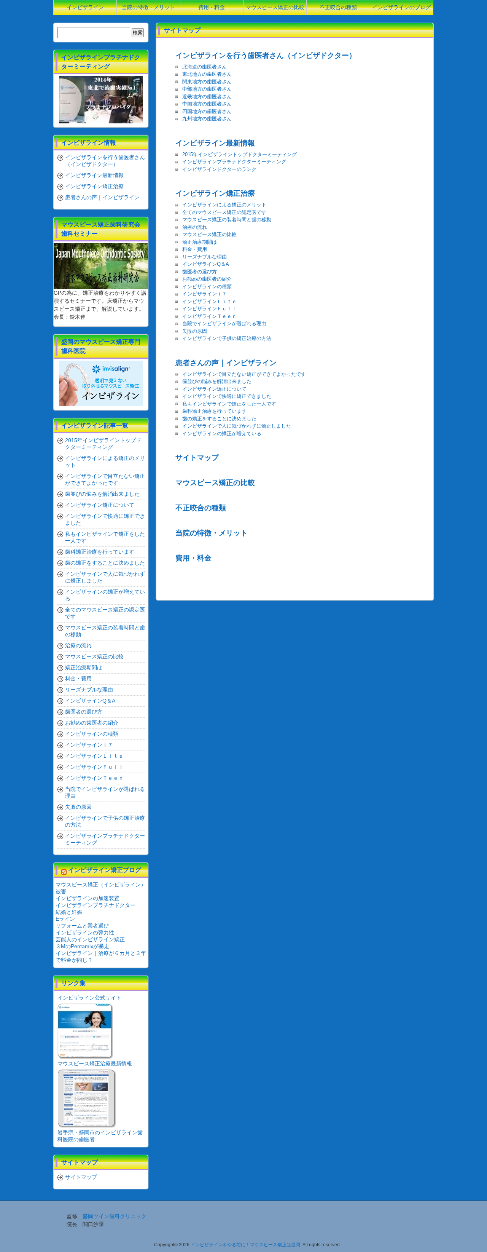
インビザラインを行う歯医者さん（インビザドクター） (265, 55)
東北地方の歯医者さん (207, 74)
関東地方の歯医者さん (207, 82)
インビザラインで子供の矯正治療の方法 (226, 338)
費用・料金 (193, 558)
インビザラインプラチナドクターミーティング (234, 161)
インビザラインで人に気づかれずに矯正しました (236, 426)
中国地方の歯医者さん (207, 104)
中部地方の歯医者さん (207, 89)
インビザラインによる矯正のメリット (224, 205)
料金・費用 (194, 249)
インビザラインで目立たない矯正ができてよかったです (244, 374)
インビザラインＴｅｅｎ (209, 316)
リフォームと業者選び (82, 926)
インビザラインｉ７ (204, 294)
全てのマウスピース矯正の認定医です (224, 212)
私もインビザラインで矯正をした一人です (229, 404)
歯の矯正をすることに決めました (219, 419)
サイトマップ (197, 457)
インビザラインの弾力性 (85, 932)
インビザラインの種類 (207, 286)
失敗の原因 (194, 331)
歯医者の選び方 (199, 272)
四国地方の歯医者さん (207, 111)
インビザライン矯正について (214, 389)
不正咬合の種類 (200, 507)
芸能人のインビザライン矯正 (90, 939)
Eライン (65, 919)
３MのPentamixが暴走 (82, 946)
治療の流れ (194, 227)
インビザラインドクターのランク (219, 169)
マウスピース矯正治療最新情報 (94, 1063)
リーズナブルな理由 (204, 257)
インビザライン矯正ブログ (104, 870)
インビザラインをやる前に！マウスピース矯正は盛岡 (245, 1244)
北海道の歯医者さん (204, 67)
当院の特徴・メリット (211, 533)
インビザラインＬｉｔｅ (209, 301)
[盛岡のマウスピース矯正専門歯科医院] (101, 383)
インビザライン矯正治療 (215, 193)
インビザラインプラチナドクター (95, 905)
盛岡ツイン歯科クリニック (114, 1216)
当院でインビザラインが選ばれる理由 (224, 323)
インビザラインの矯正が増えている (221, 433)
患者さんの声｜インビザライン (226, 362)
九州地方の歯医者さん (207, 118)
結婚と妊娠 (69, 912)
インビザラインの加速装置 (87, 898)
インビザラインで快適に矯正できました (226, 396)
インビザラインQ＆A (205, 264)
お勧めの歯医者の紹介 (207, 279)
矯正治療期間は (199, 242)
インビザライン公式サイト (89, 998)
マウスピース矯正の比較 (209, 234)
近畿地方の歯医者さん (207, 96)
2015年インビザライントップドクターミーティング (239, 154)
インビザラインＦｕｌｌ (209, 308)
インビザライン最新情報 (215, 143)
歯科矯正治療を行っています (214, 411)
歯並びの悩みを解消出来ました (216, 381)
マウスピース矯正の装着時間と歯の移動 (226, 219)
